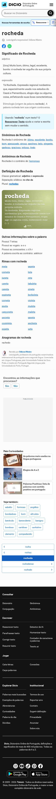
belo (40, 143)
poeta (5, 306)
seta (30, 329)
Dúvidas (6, 723)
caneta (5, 289)
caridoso (23, 527)
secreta (6, 317)
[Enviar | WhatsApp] (9, 46)
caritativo (36, 527)
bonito (49, 139)
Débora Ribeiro (25, 352)
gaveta (31, 317)
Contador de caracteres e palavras (41, 639)
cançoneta (7, 312)
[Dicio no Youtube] (21, 766)
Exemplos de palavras (12, 700)
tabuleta (32, 283)
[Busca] (50, 13)
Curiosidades (8, 711)
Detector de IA (36, 627)
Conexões (34, 664)
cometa (6, 272)
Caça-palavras (9, 670)
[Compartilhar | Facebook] (4, 46)
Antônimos (35, 609)
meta (4, 266)
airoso (23, 143)
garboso (6, 147)
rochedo (28, 569)
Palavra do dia (9, 717)
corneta (6, 300)
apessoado (13, 143)
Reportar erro (36, 700)
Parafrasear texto (11, 633)
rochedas (14, 184)
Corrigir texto (8, 639)
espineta (6, 294)
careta (5, 283)
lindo (32, 147)
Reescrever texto (10, 627)
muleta (31, 306)
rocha (28, 547)
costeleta (7, 323)
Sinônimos (35, 603)
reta (30, 278)
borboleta (33, 294)
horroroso (34, 161)
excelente (40, 139)
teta (30, 272)
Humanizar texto (38, 632)
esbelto (8, 507)
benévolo (9, 520)
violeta (31, 300)
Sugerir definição (38, 711)
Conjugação (8, 609)
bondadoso (10, 514)
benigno (39, 520)
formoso (21, 507)
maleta (31, 312)
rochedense (28, 564)
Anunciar (34, 723)
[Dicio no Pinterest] (34, 766)
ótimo (31, 139)
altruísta (34, 514)
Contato (34, 706)
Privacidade (35, 717)
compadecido (25, 534)
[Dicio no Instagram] (15, 766)
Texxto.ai (34, 646)
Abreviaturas (8, 706)
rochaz (28, 552)
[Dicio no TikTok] (28, 766)
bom (4, 143)
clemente (9, 534)
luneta (5, 278)
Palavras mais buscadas (14, 694)
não (16, 386)
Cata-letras (7, 664)
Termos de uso (37, 694)
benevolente (24, 520)
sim (7, 386)
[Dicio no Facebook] (40, 766)
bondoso (9, 527)
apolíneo (32, 143)
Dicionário (7, 603)
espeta (5, 329)
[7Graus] (20, 782)
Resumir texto (9, 646)
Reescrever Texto (15, 121)
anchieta (32, 323)
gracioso (16, 147)
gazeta (31, 266)
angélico (34, 507)
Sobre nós (35, 728)
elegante (48, 143)
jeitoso (25, 147)
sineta (31, 289)
